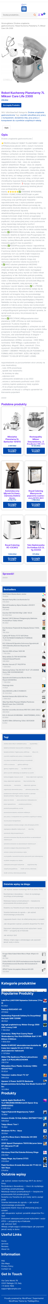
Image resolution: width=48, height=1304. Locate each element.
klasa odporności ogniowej (34, 777)
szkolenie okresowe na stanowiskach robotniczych (20, 844)
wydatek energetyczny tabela (13, 860)
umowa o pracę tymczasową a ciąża (15, 852)
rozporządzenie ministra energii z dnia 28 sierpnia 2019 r (21, 825)
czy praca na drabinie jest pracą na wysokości (18, 760)
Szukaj (35, 14)
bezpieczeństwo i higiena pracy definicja (16, 752)
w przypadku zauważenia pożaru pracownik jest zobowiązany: (23, 856)
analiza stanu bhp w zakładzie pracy (15, 744)
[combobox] (24, 990)
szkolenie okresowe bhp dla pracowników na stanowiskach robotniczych (22, 838)
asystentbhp (33, 744)
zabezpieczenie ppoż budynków (14, 864)
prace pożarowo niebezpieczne (27, 800)
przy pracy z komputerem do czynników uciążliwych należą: (23, 816)
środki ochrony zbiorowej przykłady (15, 873)
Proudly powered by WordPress (18, 1298)
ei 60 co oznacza (9, 764)
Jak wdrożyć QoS (10, 935)
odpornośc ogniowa (30, 785)
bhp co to (35, 752)
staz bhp (31, 829)
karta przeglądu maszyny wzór (13, 777)
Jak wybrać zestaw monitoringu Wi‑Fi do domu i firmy (23, 889)
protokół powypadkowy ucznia (13, 808)
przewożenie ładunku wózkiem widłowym (17, 812)
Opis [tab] (6, 128)
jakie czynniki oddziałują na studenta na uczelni (19, 773)
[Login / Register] (39, 15)
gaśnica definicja (23, 764)
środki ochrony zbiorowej (28, 869)
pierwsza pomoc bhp (32, 789)
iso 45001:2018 (26, 768)
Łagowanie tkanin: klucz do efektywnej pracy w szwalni (24, 919)
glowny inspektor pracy (11, 768)
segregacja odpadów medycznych (14, 829)
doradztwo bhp (21, 118)
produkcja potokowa (25, 804)
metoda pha (7, 785)
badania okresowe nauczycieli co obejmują (17, 748)
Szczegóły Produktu (11, 105)
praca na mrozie (9, 800)
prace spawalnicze (10, 804)
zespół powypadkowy (11, 869)
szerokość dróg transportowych (14, 833)
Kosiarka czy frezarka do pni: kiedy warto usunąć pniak (24, 908)
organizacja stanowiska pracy (13, 789)
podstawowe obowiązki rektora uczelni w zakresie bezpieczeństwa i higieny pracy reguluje (19, 795)
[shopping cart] (42, 15)
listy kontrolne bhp (29, 781)
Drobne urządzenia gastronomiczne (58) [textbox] (23, 991)
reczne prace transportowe (12, 821)
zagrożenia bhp (32, 864)
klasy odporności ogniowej (12, 781)
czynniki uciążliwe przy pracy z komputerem (18, 756)
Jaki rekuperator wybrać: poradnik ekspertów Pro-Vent (24, 924)
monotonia (17, 785)
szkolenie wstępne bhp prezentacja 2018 (16, 848)
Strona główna (7, 23)
